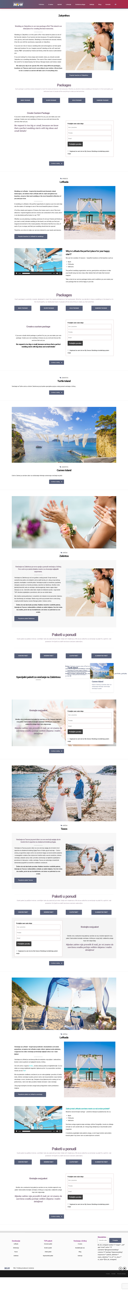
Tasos (64, 828)
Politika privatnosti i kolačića (25, 1268)
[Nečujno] (57, 273)
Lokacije (68, 4)
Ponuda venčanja (121, 1273)
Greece (65, 178)
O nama (50, 4)
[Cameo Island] (102, 671)
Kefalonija (16, 1247)
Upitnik (59, 4)
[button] (38, 261)
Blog (99, 4)
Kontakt (108, 4)
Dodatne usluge (80, 4)
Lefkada (64, 181)
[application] (38, 261)
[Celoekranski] (60, 273)
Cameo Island (64, 470)
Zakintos (65, 378)
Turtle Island (64, 381)
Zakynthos (64, 15)
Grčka (65, 553)
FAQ (14, 1268)
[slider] (37, 273)
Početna (41, 4)
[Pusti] (17, 273)
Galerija (92, 4)
